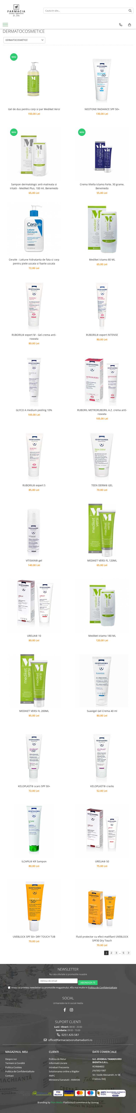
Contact (9, 1075)
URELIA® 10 (34, 635)
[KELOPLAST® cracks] (102, 756)
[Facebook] (65, 1010)
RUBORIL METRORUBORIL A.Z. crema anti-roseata (102, 412)
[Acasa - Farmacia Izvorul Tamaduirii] (20, 10)
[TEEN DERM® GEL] (102, 455)
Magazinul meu (16, 1052)
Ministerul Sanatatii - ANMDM (64, 1079)
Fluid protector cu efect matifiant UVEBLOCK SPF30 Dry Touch (102, 938)
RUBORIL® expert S (34, 485)
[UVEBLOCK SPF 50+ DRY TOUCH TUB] (34, 906)
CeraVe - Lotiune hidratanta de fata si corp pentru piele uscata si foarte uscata (34, 261)
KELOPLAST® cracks (102, 786)
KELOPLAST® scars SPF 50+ (34, 786)
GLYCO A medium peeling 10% (34, 410)
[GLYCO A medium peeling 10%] (34, 379)
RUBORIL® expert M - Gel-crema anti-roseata (34, 336)
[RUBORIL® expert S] (34, 455)
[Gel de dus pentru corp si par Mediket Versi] (34, 78)
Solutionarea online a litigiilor (64, 1071)
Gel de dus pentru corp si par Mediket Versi (34, 109)
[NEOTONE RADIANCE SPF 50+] (102, 78)
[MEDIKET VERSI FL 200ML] (34, 680)
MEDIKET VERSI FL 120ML (102, 560)
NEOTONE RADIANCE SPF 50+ (102, 109)
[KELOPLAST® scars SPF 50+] (34, 756)
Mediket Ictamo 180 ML (102, 635)
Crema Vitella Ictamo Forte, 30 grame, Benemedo (102, 186)
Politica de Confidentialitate (102, 987)
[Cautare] (130, 11)
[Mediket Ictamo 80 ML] (102, 229)
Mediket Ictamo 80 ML (102, 259)
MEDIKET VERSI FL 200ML (34, 711)
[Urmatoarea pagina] (128, 953)
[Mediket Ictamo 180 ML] (102, 605)
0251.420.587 (70, 1035)
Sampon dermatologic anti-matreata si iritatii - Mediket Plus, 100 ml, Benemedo (34, 186)
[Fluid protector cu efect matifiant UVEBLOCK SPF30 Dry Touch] (102, 906)
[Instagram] (71, 1010)
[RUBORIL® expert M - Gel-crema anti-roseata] (34, 304)
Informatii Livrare (58, 1063)
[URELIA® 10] (34, 605)
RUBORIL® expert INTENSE (102, 334)
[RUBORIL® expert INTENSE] (102, 304)
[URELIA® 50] (102, 831)
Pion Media (57, 1102)
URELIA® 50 (102, 861)
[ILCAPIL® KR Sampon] (34, 831)
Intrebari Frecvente (59, 1067)
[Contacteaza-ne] (121, 24)
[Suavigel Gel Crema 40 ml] (102, 680)
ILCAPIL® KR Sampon (34, 861)
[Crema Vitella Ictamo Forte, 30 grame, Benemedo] (102, 154)
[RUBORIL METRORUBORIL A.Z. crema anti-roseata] (102, 379)
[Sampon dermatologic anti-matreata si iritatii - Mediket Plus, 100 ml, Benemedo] (34, 154)
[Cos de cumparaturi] (129, 24)
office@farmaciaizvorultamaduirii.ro (70, 1040)
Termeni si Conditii (15, 1063)
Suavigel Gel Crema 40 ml (102, 711)
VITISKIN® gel (34, 560)
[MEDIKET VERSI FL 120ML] (102, 530)
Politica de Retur (57, 1059)
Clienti (54, 1052)
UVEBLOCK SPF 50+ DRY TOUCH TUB (34, 936)
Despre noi (11, 1059)
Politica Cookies (13, 1067)
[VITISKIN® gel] (34, 530)
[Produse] (6, 25)
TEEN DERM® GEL (102, 485)
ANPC (52, 1075)
